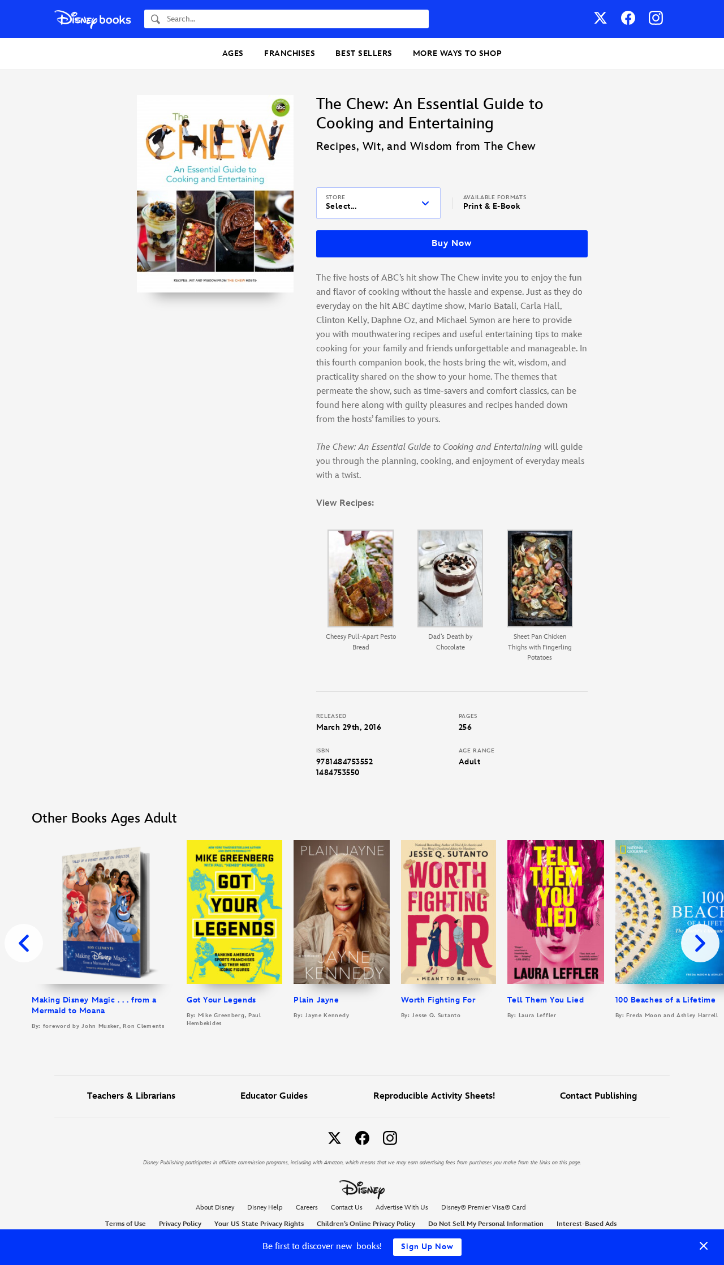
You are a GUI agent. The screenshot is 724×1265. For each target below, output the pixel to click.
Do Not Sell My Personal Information (486, 1224)
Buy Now (451, 243)
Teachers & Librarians (131, 1096)
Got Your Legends (221, 1000)
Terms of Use (125, 1224)
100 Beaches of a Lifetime (665, 1000)
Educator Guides (274, 1096)
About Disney (215, 1207)
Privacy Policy (180, 1224)
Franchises (289, 53)
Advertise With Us (402, 1207)
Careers (307, 1207)
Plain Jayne (316, 1000)
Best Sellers (363, 53)
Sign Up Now (427, 1246)
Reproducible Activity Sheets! (434, 1096)
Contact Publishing (598, 1096)
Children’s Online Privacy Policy (366, 1224)
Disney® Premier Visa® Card (483, 1207)
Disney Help (265, 1207)
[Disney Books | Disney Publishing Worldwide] (92, 19)
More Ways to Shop (457, 53)
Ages (233, 53)
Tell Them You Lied (545, 1000)
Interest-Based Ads (587, 1224)
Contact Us (347, 1207)
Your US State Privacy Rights (259, 1224)
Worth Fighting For (438, 1000)
